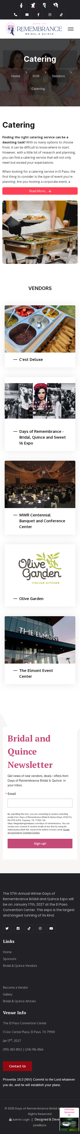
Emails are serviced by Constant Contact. (39, 831)
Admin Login (21, 1119)
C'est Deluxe (31, 359)
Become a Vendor (15, 987)
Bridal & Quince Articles (19, 1001)
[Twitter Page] (7, 928)
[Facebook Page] (39, 14)
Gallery (7, 994)
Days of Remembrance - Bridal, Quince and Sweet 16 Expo (42, 437)
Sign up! (40, 843)
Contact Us (17, 1066)
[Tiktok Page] (61, 14)
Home (15, 76)
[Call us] (16, 14)
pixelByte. (40, 1125)
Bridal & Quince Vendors (20, 966)
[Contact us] (27, 14)
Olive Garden (31, 598)
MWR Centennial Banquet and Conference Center (42, 520)
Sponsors (9, 959)
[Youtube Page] (51, 928)
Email (12, 794)
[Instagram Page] (50, 14)
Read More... (38, 191)
